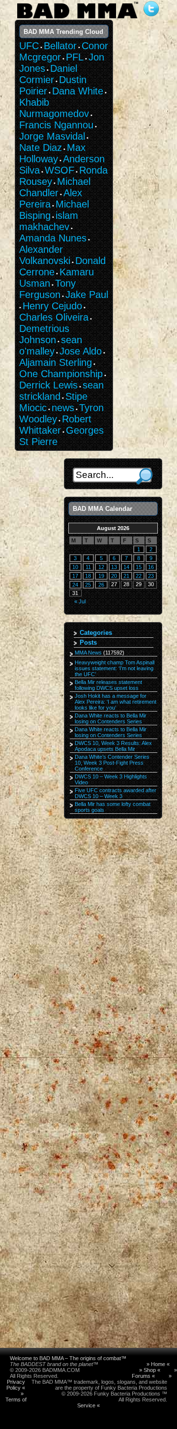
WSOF (59, 170)
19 (101, 576)
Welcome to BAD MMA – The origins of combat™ (68, 1358)
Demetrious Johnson (44, 334)
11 (88, 567)
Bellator (60, 45)
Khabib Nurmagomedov (54, 108)
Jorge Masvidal (52, 136)
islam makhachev (48, 221)
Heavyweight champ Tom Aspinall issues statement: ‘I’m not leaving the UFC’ (114, 668)
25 (88, 585)
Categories (96, 632)
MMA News (88, 652)
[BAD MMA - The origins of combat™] (77, 19)
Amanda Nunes (53, 238)
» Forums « (154, 1373)
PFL (75, 57)
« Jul (80, 601)
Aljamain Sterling (55, 362)
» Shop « (149, 1370)
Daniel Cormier (48, 74)
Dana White (77, 91)
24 (75, 585)
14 (126, 567)
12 (101, 567)
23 (151, 576)
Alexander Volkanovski (44, 255)
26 (101, 585)
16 (151, 567)
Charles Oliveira (53, 317)
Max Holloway (52, 153)
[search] (144, 476)
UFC (29, 45)
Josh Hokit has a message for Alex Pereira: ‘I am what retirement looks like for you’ (115, 702)
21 (126, 576)
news (63, 407)
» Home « (158, 1364)
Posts (88, 642)
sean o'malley (50, 345)
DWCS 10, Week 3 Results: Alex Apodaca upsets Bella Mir (113, 746)
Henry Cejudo (52, 305)
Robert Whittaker (55, 425)
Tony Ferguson (47, 289)
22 (139, 576)
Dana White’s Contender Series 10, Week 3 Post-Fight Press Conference (112, 763)
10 (75, 567)
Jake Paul (86, 294)
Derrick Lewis (48, 385)
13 (114, 567)
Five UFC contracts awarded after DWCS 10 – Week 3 (115, 793)
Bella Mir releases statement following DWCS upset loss (108, 685)
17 (75, 576)
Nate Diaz (40, 147)
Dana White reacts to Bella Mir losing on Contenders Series (111, 718)
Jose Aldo (80, 351)
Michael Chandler (54, 187)
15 (139, 567)
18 (88, 576)
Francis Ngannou (56, 124)
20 (114, 576)
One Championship (61, 373)
